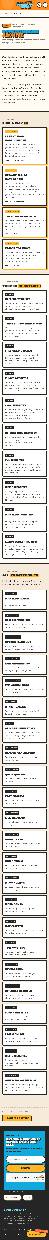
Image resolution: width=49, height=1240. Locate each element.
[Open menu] (45, 5)
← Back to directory (17, 1118)
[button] (39, 5)
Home (6, 14)
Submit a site (35, 1229)
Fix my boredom (35, 1234)
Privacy (19, 1234)
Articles (8, 1234)
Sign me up (25, 1168)
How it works (18, 1229)
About (6, 1229)
